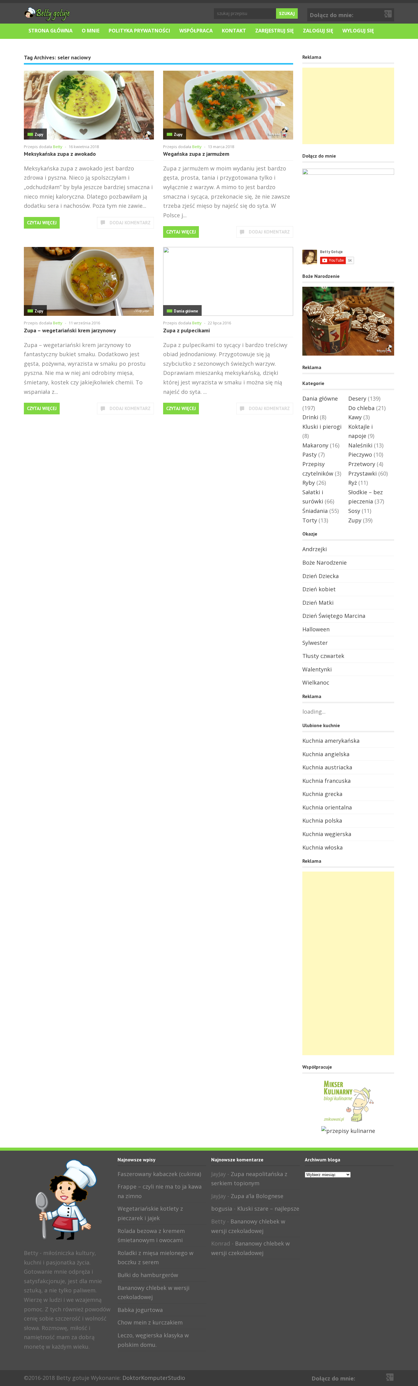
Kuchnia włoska (322, 847)
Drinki (310, 417)
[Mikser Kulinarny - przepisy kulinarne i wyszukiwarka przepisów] (348, 1121)
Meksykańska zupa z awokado (60, 153)
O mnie (90, 30)
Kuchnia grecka (322, 794)
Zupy (39, 134)
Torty (309, 520)
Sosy (354, 510)
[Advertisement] (348, 106)
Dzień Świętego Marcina (333, 615)
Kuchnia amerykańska (331, 740)
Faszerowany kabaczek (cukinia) (159, 1174)
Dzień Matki (318, 602)
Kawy (355, 417)
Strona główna (50, 30)
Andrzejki (314, 549)
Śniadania (315, 510)
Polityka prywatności (139, 30)
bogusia (221, 1208)
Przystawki (362, 473)
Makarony (315, 445)
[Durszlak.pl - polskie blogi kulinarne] (348, 1130)
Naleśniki (360, 445)
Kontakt (234, 30)
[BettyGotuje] (47, 18)
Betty (57, 146)
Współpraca (196, 30)
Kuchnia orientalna (327, 807)
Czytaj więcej (42, 223)
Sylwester (315, 642)
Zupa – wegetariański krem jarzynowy (70, 330)
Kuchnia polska (322, 820)
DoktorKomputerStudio (153, 1377)
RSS (48, 1360)
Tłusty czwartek (323, 655)
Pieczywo (360, 454)
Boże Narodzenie (324, 562)
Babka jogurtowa (140, 1309)
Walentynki (317, 669)
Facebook (379, 14)
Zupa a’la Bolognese (257, 1196)
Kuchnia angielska (325, 754)
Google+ (388, 14)
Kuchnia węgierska (326, 834)
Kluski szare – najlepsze (268, 1208)
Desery (357, 398)
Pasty (309, 454)
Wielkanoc (315, 682)
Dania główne (186, 311)
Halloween (316, 629)
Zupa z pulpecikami (186, 330)
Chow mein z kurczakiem (150, 1322)
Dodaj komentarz (130, 223)
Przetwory (361, 464)
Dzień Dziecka (320, 576)
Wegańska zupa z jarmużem (196, 153)
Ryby (308, 482)
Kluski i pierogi (321, 426)
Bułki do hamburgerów (148, 1275)
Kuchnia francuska (326, 780)
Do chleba (361, 408)
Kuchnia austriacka (327, 767)
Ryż (352, 482)
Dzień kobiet (319, 589)
